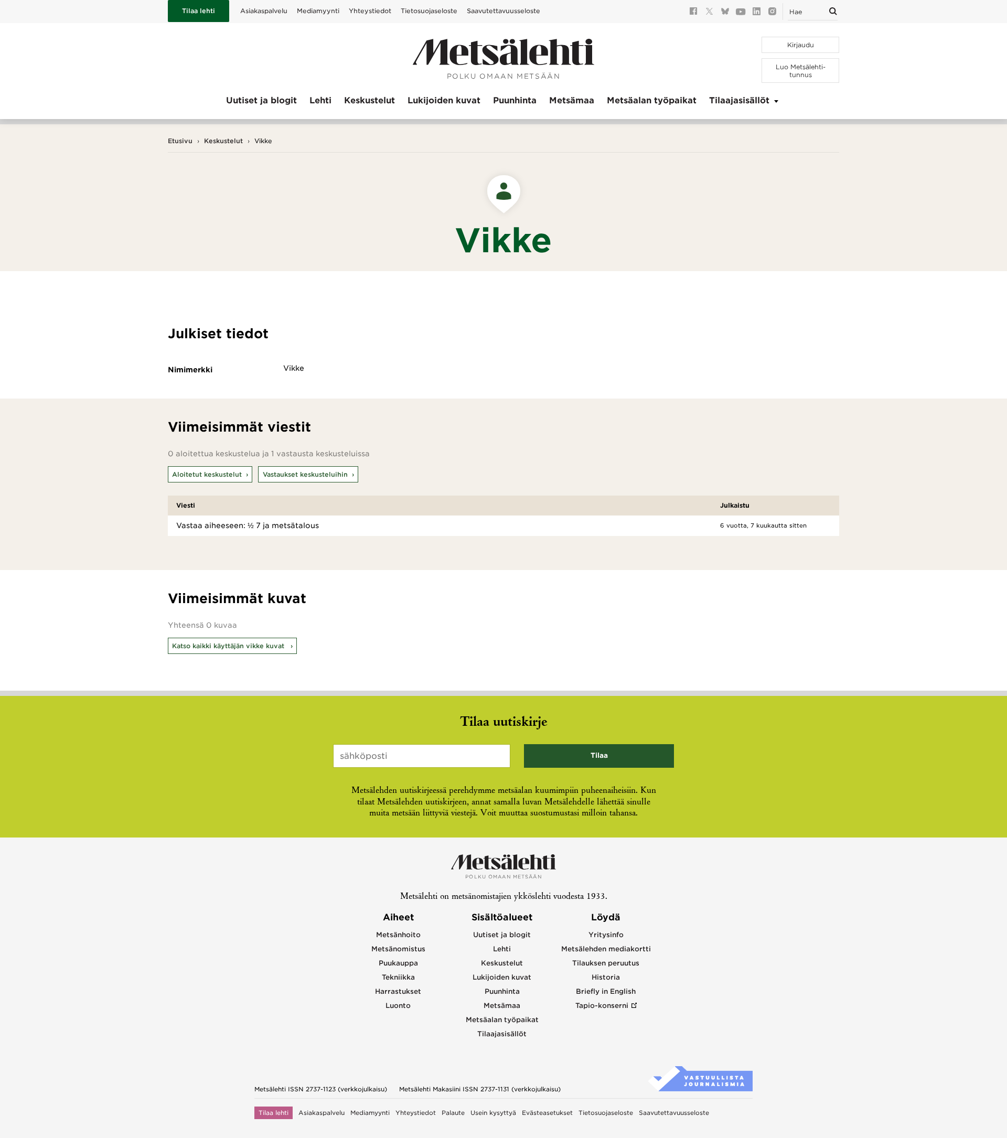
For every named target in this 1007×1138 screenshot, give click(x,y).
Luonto (398, 1006)
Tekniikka (398, 977)
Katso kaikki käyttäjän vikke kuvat (229, 646)
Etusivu (180, 141)
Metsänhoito (398, 935)
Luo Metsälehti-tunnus (801, 71)
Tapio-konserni (601, 1006)
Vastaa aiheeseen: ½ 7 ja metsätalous (247, 525)
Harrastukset (398, 991)
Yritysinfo (606, 935)
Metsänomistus (398, 949)
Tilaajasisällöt (739, 100)
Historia (606, 977)
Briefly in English (606, 991)
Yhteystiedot (370, 11)
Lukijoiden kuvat (444, 100)
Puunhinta (515, 100)
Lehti (320, 100)
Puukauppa (398, 963)
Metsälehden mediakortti (606, 949)
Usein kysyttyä (493, 1112)
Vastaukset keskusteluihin (305, 474)
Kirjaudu (800, 45)
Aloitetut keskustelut (207, 474)
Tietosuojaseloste (429, 11)
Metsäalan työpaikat (652, 100)
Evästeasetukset (547, 1112)
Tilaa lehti (198, 11)
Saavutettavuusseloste (503, 11)
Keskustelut (369, 100)
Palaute (453, 1112)
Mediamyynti (318, 11)
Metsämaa (571, 100)
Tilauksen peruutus (605, 963)
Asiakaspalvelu (263, 11)
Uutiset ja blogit (261, 100)
